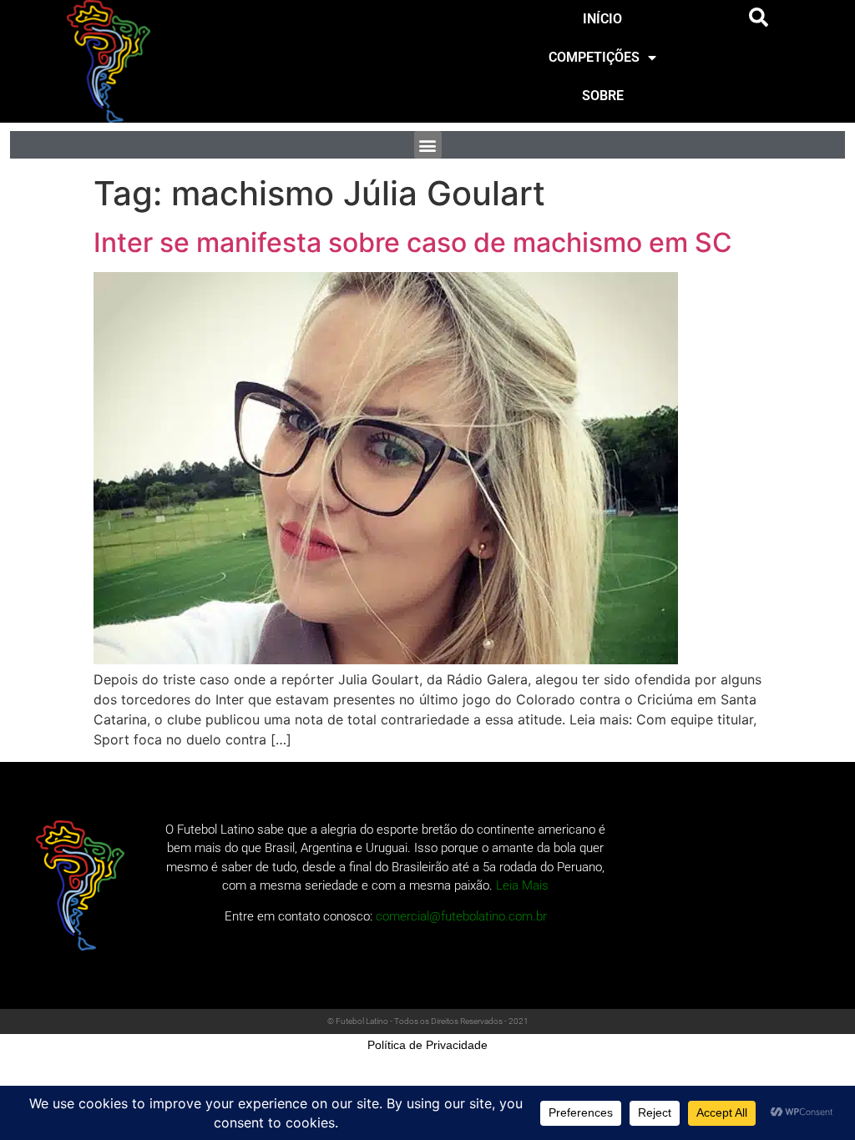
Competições (594, 57)
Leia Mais (522, 885)
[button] (759, 17)
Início (602, 19)
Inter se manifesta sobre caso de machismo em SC (413, 242)
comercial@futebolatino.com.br (461, 916)
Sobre (603, 95)
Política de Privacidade (427, 1045)
